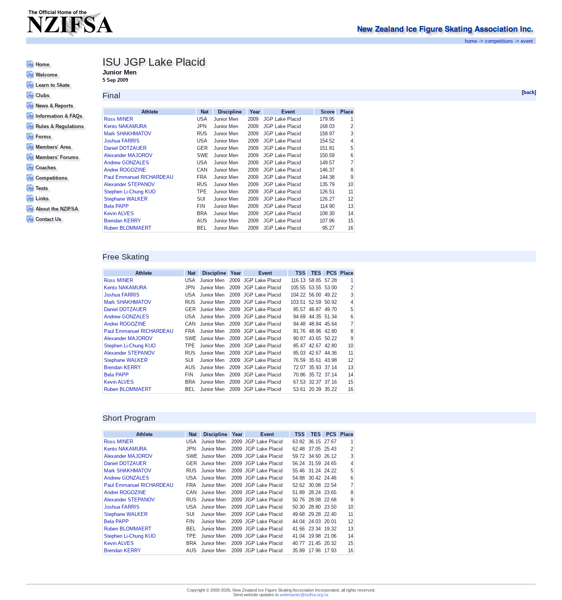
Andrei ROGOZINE (125, 170)
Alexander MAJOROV (128, 155)
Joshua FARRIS (122, 141)
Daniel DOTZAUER (125, 148)
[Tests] (59, 183)
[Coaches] (59, 163)
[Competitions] (59, 173)
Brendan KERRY (122, 221)
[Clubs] (59, 90)
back (528, 92)
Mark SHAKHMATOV (127, 133)
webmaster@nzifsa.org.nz (304, 594)
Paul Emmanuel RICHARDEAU (138, 177)
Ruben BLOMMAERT (127, 228)
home (471, 41)
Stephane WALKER (126, 199)
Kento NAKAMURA (125, 126)
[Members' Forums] (59, 152)
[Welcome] (59, 70)
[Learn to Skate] (59, 80)
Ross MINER (118, 119)
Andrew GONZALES (126, 162)
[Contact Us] (59, 214)
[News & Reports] (59, 101)
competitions (499, 41)
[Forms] (59, 132)
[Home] (59, 59)
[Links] (59, 194)
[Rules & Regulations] (59, 121)
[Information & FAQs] (59, 111)
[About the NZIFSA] (59, 204)
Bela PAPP (116, 206)
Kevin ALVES (119, 213)
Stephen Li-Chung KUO (130, 192)
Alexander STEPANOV (129, 184)
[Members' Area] (59, 142)
